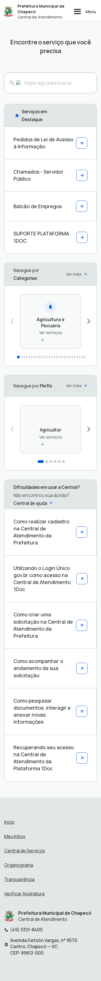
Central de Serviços (24, 851)
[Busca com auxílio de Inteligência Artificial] (14, 83)
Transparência (19, 879)
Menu (90, 11)
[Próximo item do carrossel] (88, 321)
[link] (50, 321)
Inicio (9, 822)
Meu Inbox (14, 836)
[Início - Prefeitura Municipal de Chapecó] (8, 11)
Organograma (18, 865)
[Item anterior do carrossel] (12, 321)
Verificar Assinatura (24, 894)
